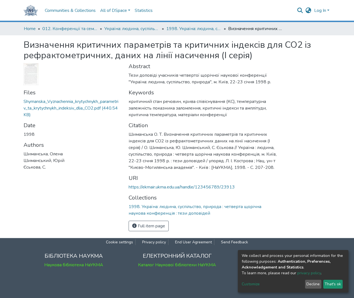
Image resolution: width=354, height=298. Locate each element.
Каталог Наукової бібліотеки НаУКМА (177, 265)
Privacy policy (154, 242)
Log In (320, 10)
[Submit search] (300, 10)
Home (30, 29)
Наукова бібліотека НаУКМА (73, 265)
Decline (313, 284)
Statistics (144, 10)
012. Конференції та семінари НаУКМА (70, 29)
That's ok (333, 284)
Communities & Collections (70, 10)
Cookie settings (119, 242)
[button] (308, 10)
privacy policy (309, 273)
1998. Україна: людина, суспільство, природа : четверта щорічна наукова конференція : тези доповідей (194, 29)
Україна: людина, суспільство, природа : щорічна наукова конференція (132, 29)
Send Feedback (234, 242)
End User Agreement (193, 242)
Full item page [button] (151, 226)
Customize (251, 284)
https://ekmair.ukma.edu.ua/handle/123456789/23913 (182, 187)
